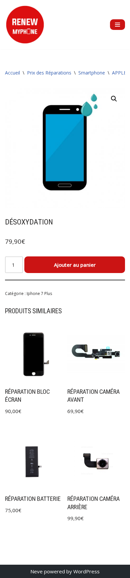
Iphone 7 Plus (39, 293)
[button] (114, 99)
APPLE (119, 73)
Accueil (12, 73)
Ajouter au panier (75, 264)
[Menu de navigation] (117, 24)
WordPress (86, 571)
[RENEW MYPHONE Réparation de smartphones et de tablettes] (25, 25)
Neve (36, 571)
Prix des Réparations (49, 73)
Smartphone (91, 73)
